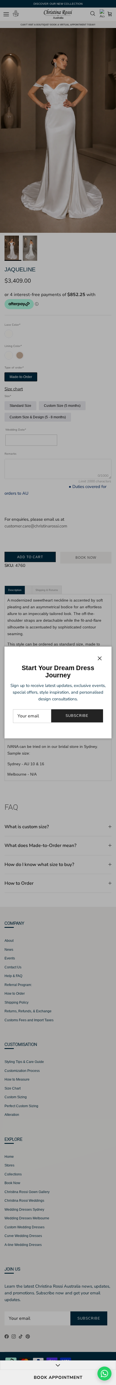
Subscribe (77, 715)
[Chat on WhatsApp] (104, 1374)
